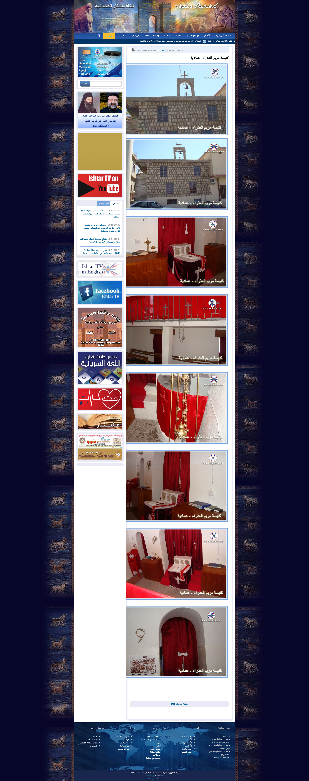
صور (159, 743)
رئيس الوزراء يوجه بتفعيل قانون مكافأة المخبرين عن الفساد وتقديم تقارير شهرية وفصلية (102, 228)
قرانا (127, 740)
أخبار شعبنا (187, 737)
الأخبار (115, 203)
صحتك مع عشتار (153, 758)
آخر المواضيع (104, 203)
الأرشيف (188, 746)
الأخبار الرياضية (185, 743)
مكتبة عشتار (155, 752)
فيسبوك (93, 746)
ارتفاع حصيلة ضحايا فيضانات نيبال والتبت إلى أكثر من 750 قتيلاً (100, 240)
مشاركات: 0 (162, 50)
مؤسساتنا (124, 746)
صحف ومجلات (154, 737)
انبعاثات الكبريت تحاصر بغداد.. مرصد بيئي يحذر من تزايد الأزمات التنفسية (204, 41)
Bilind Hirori (159, 776)
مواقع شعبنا (123, 749)
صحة (95, 737)
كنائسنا (125, 743)
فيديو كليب (155, 749)
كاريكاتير (157, 755)
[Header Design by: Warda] (154, 32)
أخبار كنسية (186, 752)
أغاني (158, 746)
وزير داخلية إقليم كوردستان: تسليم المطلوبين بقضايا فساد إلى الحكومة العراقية (100, 214)
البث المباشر (91, 740)
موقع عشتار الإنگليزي (87, 743)
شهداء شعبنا (123, 737)
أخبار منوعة (187, 749)
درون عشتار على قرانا (151, 740)
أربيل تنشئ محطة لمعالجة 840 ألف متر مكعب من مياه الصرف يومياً (101, 252)
